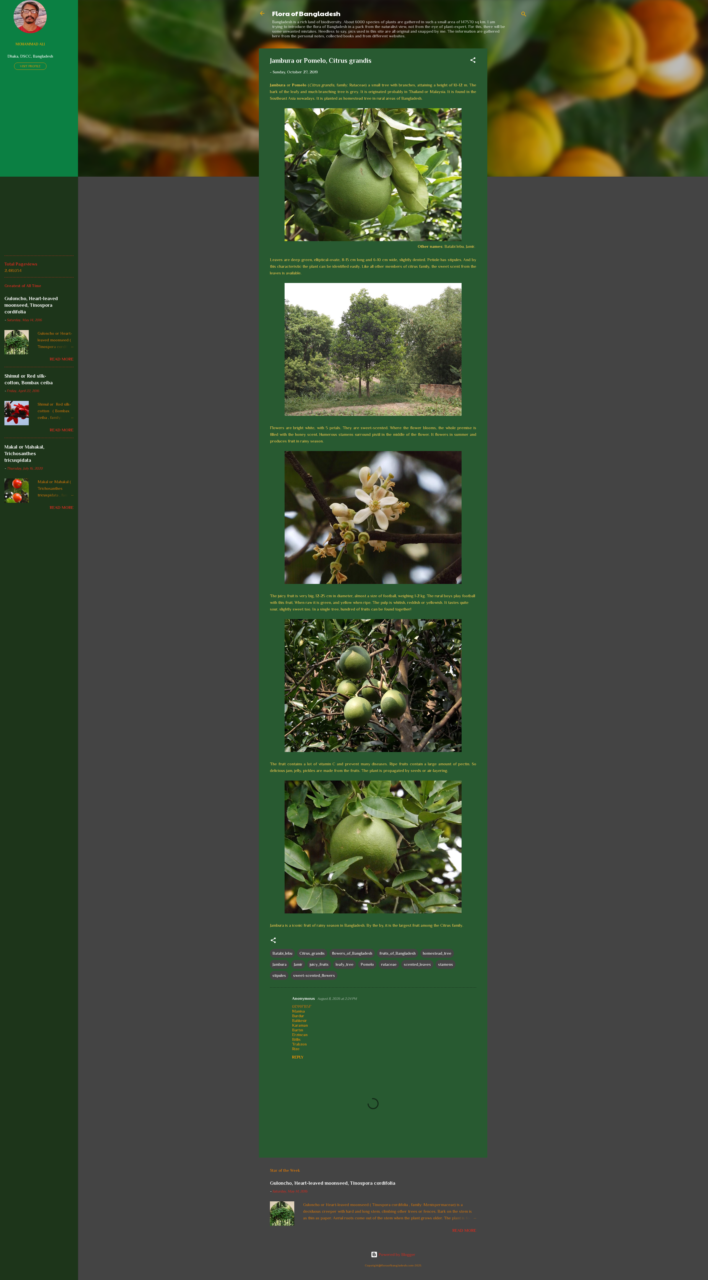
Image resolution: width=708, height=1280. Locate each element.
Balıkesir (299, 1020)
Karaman (300, 1025)
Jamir (298, 964)
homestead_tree (437, 953)
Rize (296, 1048)
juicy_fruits (319, 964)
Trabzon (299, 1044)
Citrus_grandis (312, 953)
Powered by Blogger (396, 1254)
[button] (473, 61)
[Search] (523, 15)
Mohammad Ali (30, 44)
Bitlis (296, 1039)
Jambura (279, 964)
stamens (445, 964)
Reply (297, 1057)
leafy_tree (344, 964)
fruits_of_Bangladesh (397, 953)
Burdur (298, 1015)
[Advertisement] (509, 131)
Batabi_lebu (282, 953)
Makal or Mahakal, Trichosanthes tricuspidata (24, 453)
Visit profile (30, 66)
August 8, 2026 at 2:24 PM (337, 998)
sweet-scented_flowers (314, 975)
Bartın (297, 1029)
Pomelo (367, 964)
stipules (279, 975)
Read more (464, 1230)
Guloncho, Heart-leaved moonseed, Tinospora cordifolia (332, 1183)
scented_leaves (417, 964)
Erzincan (300, 1034)
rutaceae (389, 964)
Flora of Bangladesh (306, 13)
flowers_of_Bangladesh (352, 953)
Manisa (298, 1011)
